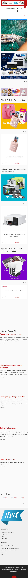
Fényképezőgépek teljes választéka (12, 397)
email (2, 554)
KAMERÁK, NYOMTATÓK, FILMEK (14, 124)
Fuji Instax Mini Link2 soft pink (14, 157)
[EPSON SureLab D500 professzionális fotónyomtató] (14, 219)
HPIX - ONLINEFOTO (7, 459)
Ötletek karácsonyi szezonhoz (10, 335)
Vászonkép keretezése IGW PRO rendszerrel (11, 367)
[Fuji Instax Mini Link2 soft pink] (14, 144)
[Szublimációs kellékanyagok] (14, 92)
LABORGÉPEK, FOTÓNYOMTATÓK (14, 196)
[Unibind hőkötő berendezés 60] (4, 286)
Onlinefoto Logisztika (8, 428)
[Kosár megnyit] (25, 7)
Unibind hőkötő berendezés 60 (14, 291)
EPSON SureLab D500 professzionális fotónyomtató (14, 235)
